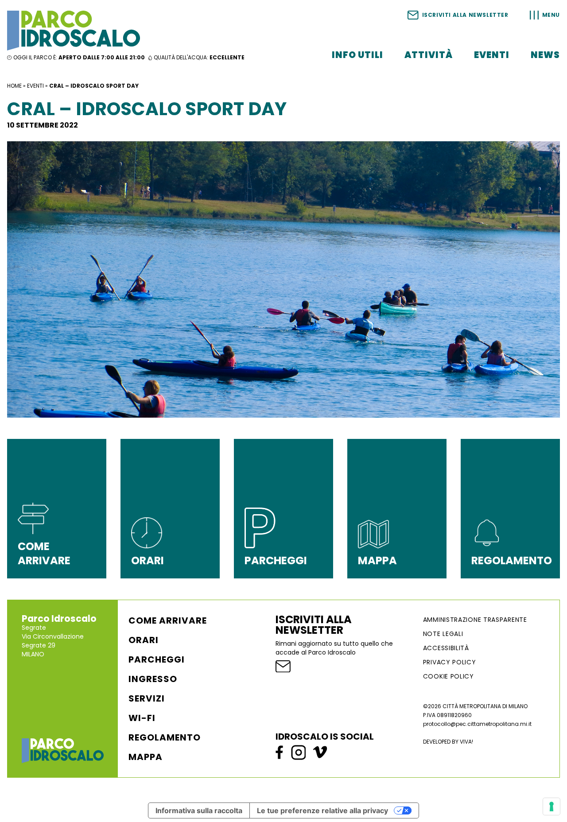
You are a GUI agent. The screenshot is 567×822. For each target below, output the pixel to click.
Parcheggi (156, 659)
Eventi (491, 55)
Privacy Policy (449, 662)
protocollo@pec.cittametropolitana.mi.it (477, 724)
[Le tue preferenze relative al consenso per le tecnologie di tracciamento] (551, 806)
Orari (143, 640)
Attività (428, 55)
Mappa (145, 757)
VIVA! (466, 741)
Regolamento (164, 737)
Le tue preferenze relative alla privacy (322, 810)
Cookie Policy (448, 676)
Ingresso (152, 679)
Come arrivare (167, 620)
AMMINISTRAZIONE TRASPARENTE (475, 619)
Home (14, 85)
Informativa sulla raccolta (198, 810)
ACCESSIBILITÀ (446, 648)
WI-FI (141, 718)
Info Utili (357, 55)
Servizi (146, 698)
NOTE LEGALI (443, 633)
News (545, 55)
